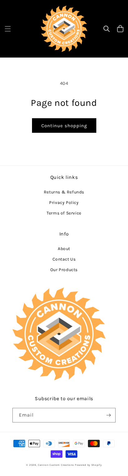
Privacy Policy (64, 202)
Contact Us (64, 259)
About (64, 248)
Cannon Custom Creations (56, 464)
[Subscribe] (108, 415)
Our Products (64, 269)
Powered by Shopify (88, 464)
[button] (8, 29)
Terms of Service (64, 213)
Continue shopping (64, 125)
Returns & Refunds (64, 192)
